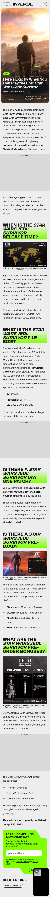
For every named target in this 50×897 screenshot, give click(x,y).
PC (33, 352)
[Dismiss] (45, 871)
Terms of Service (22, 862)
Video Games (11, 885)
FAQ (14, 491)
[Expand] (36, 871)
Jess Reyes (12, 100)
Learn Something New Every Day (20, 835)
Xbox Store (26, 379)
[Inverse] (22, 4)
